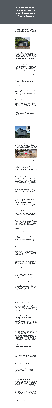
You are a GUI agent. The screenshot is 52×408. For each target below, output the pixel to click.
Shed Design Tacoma (29, 288)
